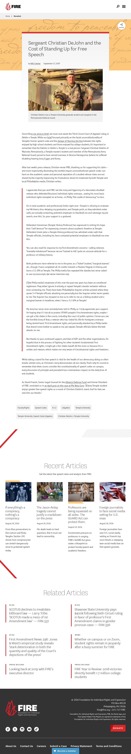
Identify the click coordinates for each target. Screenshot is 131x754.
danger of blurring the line (70, 140)
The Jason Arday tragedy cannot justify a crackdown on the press (49, 512)
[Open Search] (118, 6)
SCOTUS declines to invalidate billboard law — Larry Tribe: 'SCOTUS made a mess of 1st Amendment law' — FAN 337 (29, 615)
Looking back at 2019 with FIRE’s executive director (31, 671)
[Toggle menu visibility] (123, 6)
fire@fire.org (103, 709)
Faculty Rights (23, 407)
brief (49, 137)
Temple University (82, 407)
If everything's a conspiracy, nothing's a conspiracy (15, 512)
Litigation (66, 407)
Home (8, 16)
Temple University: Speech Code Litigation (35, 416)
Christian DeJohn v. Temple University (73, 416)
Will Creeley (35, 63)
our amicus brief (41, 133)
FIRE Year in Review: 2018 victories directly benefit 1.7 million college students (98, 672)
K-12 (54, 407)
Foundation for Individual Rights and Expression (102, 699)
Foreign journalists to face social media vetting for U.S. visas (112, 512)
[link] (14, 6)
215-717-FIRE (118, 709)
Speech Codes (41, 407)
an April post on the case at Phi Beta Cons (64, 385)
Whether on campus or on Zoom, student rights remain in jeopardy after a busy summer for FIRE (98, 643)
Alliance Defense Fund (76, 382)
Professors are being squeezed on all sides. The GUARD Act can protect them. (80, 514)
